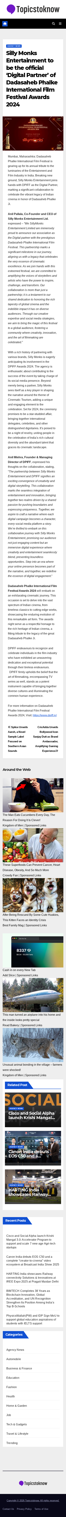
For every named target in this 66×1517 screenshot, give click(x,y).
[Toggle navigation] (60, 24)
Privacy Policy (24, 1509)
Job (8, 1415)
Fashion (11, 1387)
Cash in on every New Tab (19, 970)
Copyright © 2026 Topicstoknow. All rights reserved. (33, 1500)
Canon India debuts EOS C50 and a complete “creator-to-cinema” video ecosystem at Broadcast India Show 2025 (32, 1260)
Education (12, 1377)
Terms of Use (41, 1509)
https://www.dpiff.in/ (45, 715)
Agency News (14, 46)
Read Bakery (11, 1025)
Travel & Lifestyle (17, 1433)
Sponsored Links (35, 825)
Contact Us (8, 1509)
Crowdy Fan (10, 875)
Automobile (13, 1359)
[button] (53, 23)
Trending (12, 1443)
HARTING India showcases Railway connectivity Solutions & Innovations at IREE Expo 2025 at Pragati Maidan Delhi (32, 1277)
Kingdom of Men (13, 825)
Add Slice (9, 975)
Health (10, 1396)
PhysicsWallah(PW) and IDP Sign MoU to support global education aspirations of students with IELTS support (32, 1319)
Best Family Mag (13, 925)
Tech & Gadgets (16, 1424)
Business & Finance (19, 1368)
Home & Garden (16, 1405)
